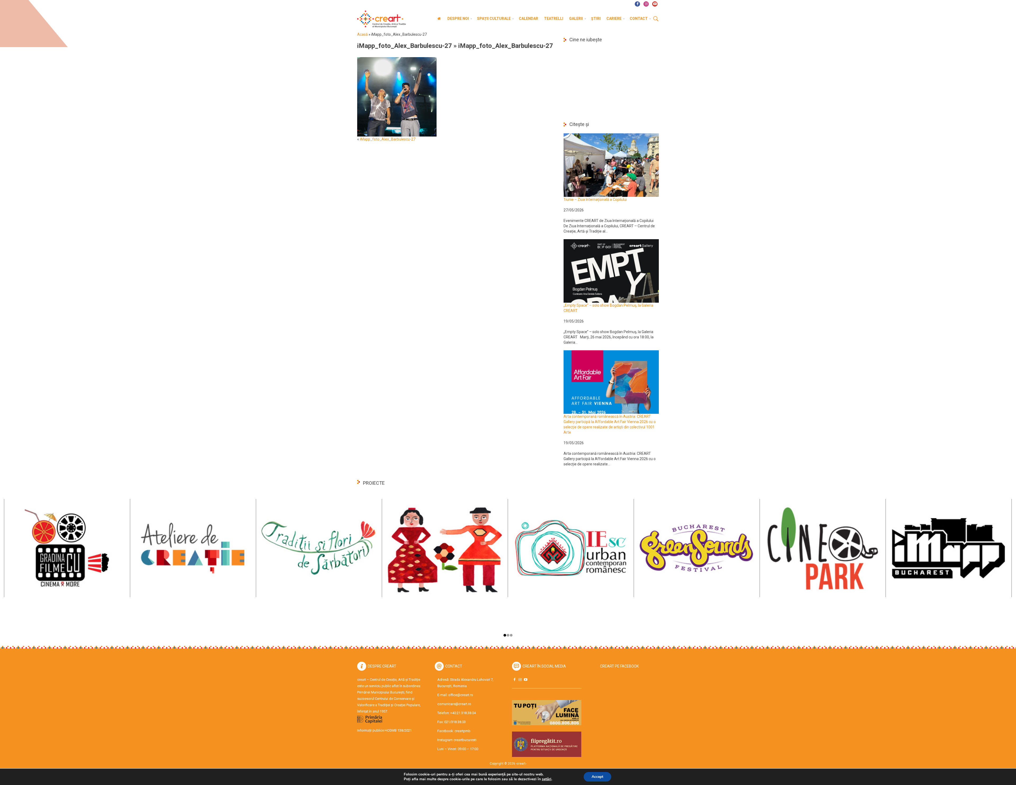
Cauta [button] (656, 19)
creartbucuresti (465, 740)
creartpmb (462, 731)
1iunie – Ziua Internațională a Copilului (595, 199)
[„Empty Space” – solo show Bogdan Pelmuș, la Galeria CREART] (611, 271)
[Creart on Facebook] (514, 680)
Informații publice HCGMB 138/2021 (384, 730)
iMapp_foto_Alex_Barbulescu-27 (404, 45)
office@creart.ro (460, 695)
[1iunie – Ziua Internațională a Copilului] (611, 165)
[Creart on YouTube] (525, 680)
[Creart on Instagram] (520, 680)
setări (546, 779)
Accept (597, 776)
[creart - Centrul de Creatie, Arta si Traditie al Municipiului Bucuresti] (379, 19)
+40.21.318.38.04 (463, 713)
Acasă (362, 34)
